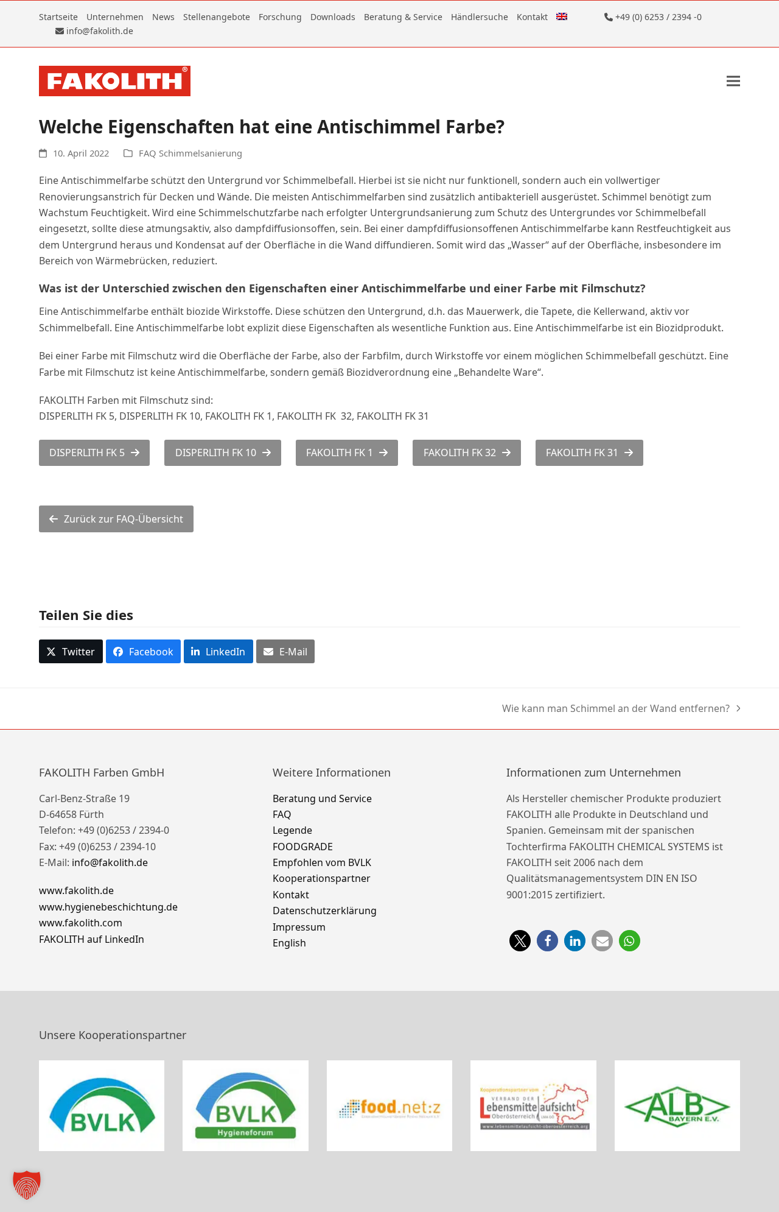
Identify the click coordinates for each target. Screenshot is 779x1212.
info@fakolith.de (110, 862)
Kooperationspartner (322, 878)
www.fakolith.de (76, 890)
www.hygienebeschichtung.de (108, 907)
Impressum (299, 927)
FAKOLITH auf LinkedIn (91, 939)
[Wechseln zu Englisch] (561, 17)
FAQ (282, 814)
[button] (733, 81)
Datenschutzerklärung (325, 910)
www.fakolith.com (80, 922)
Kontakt (291, 894)
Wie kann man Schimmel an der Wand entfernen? (616, 708)
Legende (292, 830)
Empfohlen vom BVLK (322, 862)
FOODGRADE (303, 846)
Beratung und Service (322, 798)
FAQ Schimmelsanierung (190, 153)
